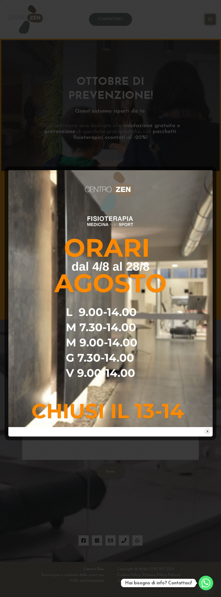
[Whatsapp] (206, 583)
